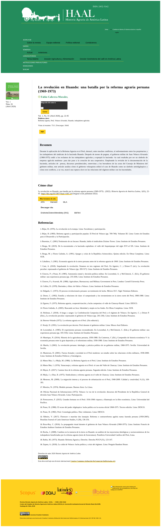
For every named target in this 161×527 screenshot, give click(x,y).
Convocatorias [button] (29, 56)
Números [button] (26, 50)
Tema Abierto (33, 59)
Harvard (54, 202)
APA (43, 202)
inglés (117, 32)
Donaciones (28, 66)
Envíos (25, 46)
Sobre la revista (34, 43)
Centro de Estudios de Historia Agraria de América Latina (38, 504)
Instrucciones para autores (35, 62)
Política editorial (73, 43)
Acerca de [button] (27, 40)
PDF (42, 132)
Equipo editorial (53, 43)
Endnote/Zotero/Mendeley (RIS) (55, 213)
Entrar (106, 29)
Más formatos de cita (48, 199)
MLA (65, 202)
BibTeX (77, 213)
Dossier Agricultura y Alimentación (59, 59)
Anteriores (42, 52)
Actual (30, 52)
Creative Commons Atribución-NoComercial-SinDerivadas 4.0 (93, 461)
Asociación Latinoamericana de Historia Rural (79, 504)
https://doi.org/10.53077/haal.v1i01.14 (56, 194)
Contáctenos (91, 43)
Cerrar (45, 112)
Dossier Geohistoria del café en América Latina (100, 59)
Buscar (26, 69)
